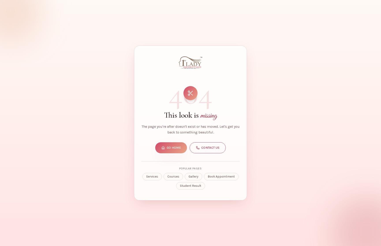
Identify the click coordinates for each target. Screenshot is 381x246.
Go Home (174, 148)
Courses (173, 176)
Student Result (190, 186)
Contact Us (210, 148)
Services (152, 176)
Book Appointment (221, 176)
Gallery (193, 176)
